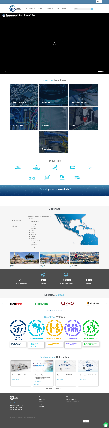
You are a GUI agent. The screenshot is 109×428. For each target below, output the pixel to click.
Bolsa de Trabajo (70, 397)
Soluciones (40, 8)
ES (98, 1)
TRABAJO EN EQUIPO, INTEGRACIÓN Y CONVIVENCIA (71, 345)
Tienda (57, 8)
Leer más (14, 382)
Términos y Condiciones (72, 401)
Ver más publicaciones (54, 389)
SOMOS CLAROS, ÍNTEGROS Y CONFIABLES (34, 345)
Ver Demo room (14, 267)
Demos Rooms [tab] (16, 220)
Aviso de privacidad (71, 399)
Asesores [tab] (15, 216)
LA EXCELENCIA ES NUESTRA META (16, 344)
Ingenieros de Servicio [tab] (16, 225)
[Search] (92, 9)
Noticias (49, 8)
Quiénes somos (29, 8)
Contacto (64, 8)
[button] (2, 303)
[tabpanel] (62, 231)
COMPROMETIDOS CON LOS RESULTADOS (90, 344)
